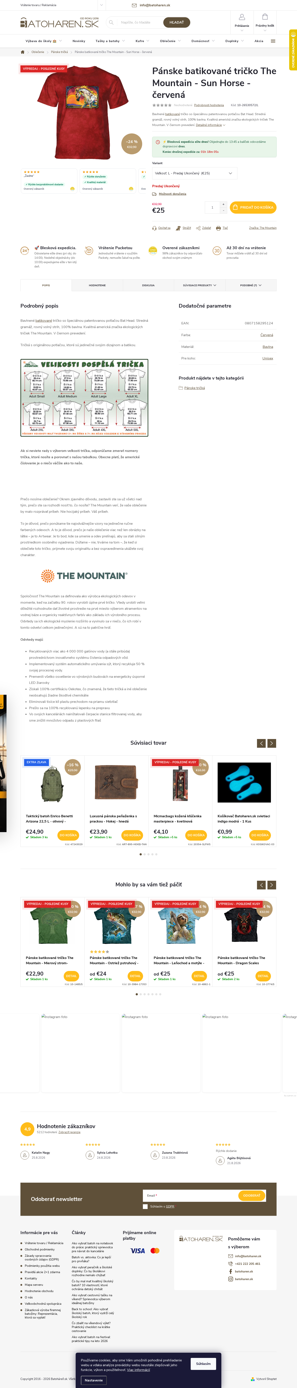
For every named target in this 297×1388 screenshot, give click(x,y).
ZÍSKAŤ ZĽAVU (181, 722)
